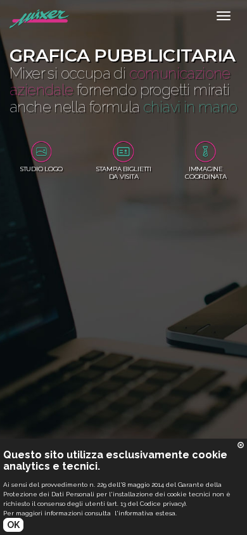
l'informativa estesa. (146, 513)
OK (13, 525)
